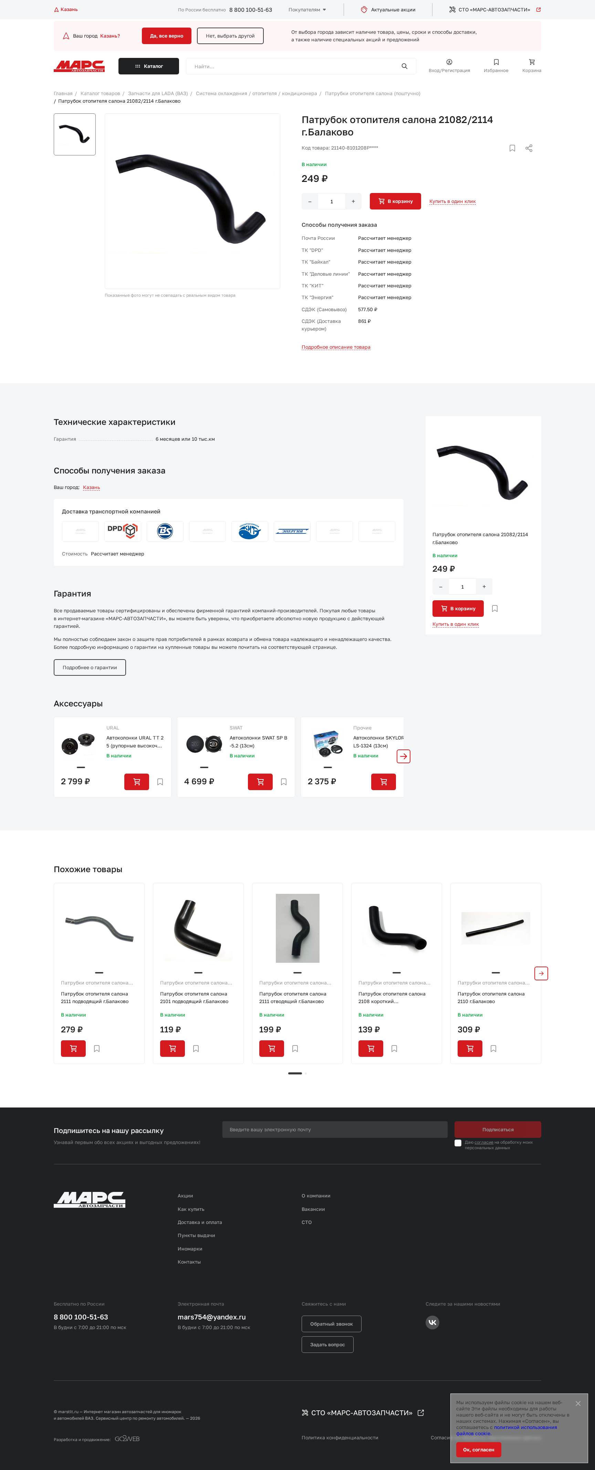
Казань (91, 487)
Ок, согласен (478, 1449)
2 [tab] (306, 1073)
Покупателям (304, 9)
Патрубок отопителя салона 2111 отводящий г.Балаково (292, 997)
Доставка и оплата (200, 1222)
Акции (185, 1195)
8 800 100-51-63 (250, 9)
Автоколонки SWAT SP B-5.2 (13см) (258, 741)
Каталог (153, 66)
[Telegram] (493, 156)
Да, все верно (166, 36)
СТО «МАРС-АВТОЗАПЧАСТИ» (494, 9)
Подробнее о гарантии (90, 667)
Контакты (189, 1262)
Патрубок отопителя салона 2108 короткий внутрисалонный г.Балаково (392, 998)
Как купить (191, 1209)
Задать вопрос (327, 1344)
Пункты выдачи (196, 1235)
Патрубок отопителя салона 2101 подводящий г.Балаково (194, 997)
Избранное (496, 70)
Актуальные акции (393, 9)
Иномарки (190, 1249)
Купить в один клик (452, 201)
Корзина (531, 70)
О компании (316, 1195)
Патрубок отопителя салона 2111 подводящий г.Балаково (94, 997)
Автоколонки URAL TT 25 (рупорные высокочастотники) (135, 742)
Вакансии (313, 1209)
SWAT (236, 728)
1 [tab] (295, 1073)
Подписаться (498, 1129)
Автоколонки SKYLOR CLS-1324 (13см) (381, 741)
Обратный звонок (331, 1324)
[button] (403, 756)
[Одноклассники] (515, 156)
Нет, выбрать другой (230, 36)
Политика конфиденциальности (340, 1437)
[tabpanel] (99, 973)
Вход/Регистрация (449, 70)
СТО (307, 1222)
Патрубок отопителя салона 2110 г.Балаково (491, 997)
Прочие (362, 728)
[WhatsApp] (526, 156)
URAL (112, 728)
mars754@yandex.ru (212, 1317)
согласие (483, 1142)
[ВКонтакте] (504, 156)
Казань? (110, 36)
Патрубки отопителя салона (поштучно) (94, 983)
